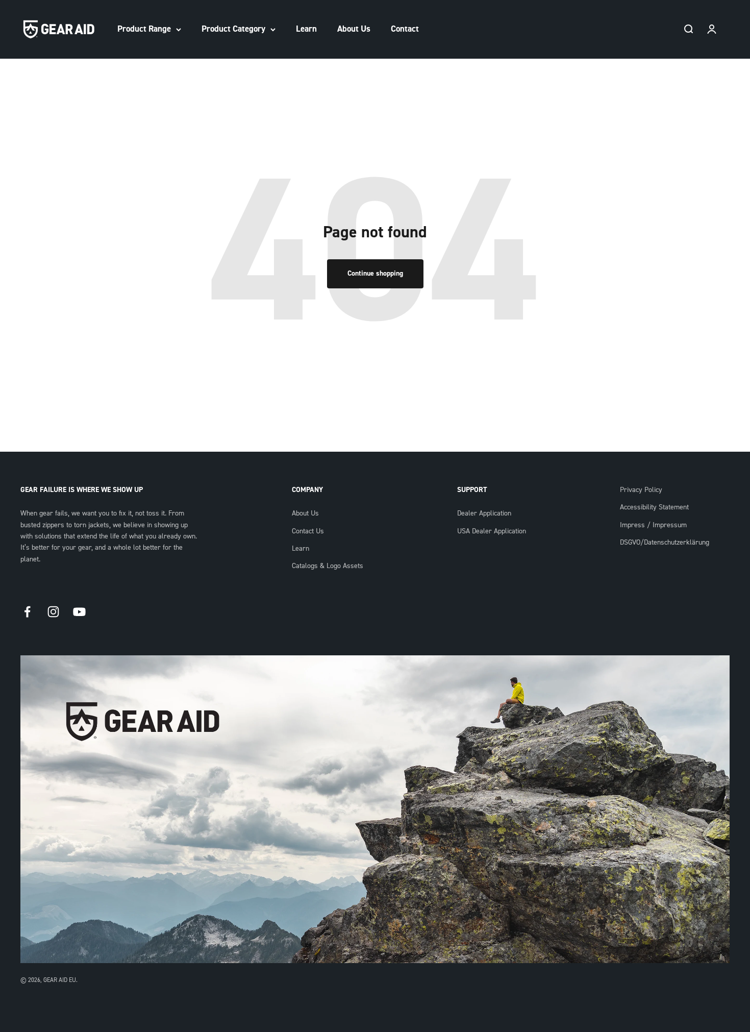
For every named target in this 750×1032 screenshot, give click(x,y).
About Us (353, 28)
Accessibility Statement (654, 507)
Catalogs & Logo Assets (327, 566)
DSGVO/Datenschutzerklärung (664, 542)
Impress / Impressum (653, 525)
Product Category (233, 28)
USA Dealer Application (491, 531)
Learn (306, 28)
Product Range (144, 28)
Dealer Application (484, 513)
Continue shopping (375, 273)
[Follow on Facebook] (27, 612)
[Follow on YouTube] (79, 612)
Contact (405, 28)
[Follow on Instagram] (53, 612)
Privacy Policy (641, 490)
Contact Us (308, 531)
